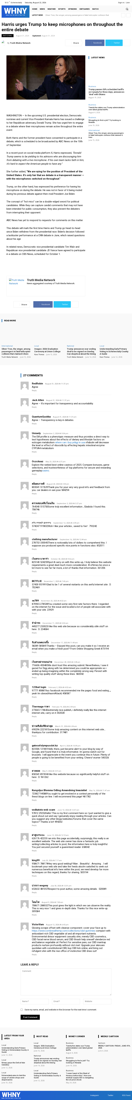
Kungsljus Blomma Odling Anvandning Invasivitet (59, 790)
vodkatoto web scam (43, 809)
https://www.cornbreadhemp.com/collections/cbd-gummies (63, 930)
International (94, 130)
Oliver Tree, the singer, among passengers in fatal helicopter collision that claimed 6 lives (106, 135)
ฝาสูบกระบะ (38, 835)
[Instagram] (103, 3)
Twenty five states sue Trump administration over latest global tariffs (107, 109)
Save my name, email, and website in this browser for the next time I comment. (61, 1009)
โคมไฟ (35, 902)
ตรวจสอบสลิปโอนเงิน (43, 503)
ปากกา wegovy (40, 885)
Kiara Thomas (39, 354)
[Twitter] (108, 3)
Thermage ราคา (41, 706)
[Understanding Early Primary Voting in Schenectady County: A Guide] (115, 334)
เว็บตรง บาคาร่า (40, 558)
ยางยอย (36, 770)
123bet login (39, 687)
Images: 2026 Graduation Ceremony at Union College (47, 350)
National (7, 35)
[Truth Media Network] (4, 43)
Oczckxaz (37, 461)
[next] (128, 15)
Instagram (94, 1095)
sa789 (35, 600)
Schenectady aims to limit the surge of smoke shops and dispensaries (14, 1077)
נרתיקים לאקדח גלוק (41, 522)
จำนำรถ (36, 623)
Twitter (110, 1095)
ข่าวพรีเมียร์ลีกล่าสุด (42, 726)
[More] (127, 43)
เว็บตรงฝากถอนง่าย (42, 661)
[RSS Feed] (112, 3)
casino (45, 470)
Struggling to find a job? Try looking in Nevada (77, 1062)
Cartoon (101, 1043)
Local (36, 346)
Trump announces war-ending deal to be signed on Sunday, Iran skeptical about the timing (81, 351)
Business (92, 86)
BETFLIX (37, 581)
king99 (36, 860)
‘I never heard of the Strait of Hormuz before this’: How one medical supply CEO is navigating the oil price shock (80, 1076)
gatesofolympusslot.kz (45, 745)
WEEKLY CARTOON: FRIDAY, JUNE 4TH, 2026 (114, 1047)
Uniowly (36, 433)
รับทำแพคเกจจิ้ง (40, 642)
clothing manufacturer (44, 539)
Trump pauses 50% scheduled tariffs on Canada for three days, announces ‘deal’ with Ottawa (106, 92)
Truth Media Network (20, 43)
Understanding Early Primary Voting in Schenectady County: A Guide (114, 351)
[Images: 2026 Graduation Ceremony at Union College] (49, 334)
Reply (34, 391)
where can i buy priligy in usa (70, 442)
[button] (127, 9)
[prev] (123, 15)
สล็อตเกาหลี (38, 483)
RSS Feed (126, 1095)
